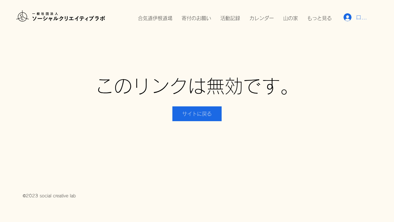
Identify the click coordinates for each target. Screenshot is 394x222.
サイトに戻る (197, 113)
